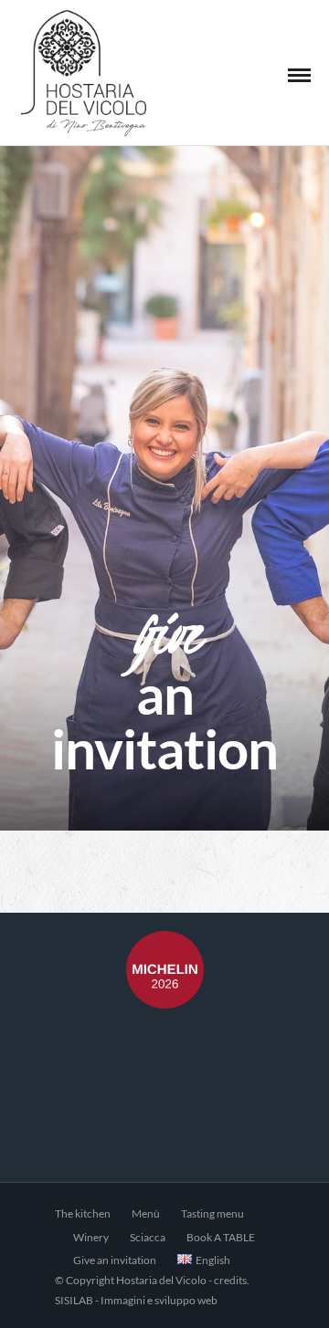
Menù (146, 1213)
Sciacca (147, 1237)
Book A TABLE (220, 1237)
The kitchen (83, 1213)
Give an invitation (114, 1260)
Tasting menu (212, 1213)
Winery (91, 1237)
